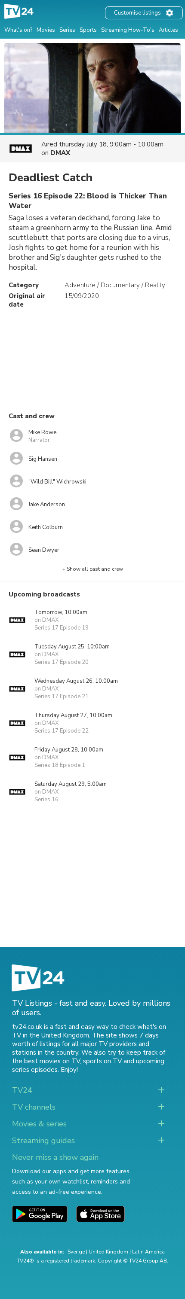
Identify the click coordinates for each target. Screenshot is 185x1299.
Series (67, 30)
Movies (46, 30)
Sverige (76, 1251)
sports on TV (102, 1061)
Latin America (148, 1251)
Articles (168, 30)
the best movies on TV (46, 1061)
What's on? (18, 30)
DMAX (60, 153)
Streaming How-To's (127, 30)
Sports (88, 30)
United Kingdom (108, 1251)
